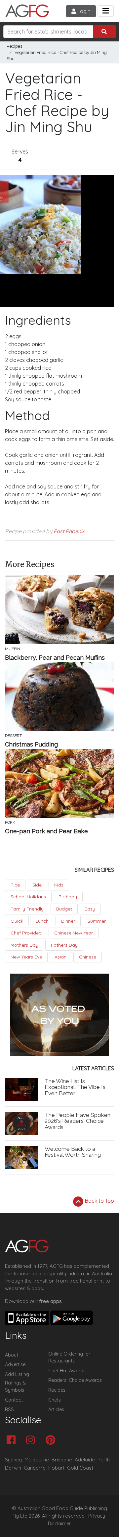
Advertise (15, 1364)
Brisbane (62, 1459)
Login (83, 11)
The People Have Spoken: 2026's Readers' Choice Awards (78, 1121)
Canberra (35, 1468)
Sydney (13, 1459)
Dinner (68, 921)
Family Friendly (27, 909)
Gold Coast (80, 1468)
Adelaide (85, 1459)
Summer (97, 921)
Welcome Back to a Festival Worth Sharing (73, 1152)
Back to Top (99, 1200)
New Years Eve (26, 957)
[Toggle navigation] (106, 11)
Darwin (13, 1468)
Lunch (42, 921)
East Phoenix (69, 531)
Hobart (56, 1468)
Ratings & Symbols (15, 1386)
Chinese (87, 957)
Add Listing (17, 1374)
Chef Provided (26, 933)
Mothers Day (24, 945)
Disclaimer (59, 1523)
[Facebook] (12, 1440)
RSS (9, 1409)
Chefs (54, 1400)
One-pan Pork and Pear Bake (46, 831)
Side (37, 885)
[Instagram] (32, 1440)
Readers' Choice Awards (75, 1380)
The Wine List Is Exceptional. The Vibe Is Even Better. (75, 1087)
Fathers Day (64, 945)
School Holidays (28, 897)
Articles (56, 1409)
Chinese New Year (73, 933)
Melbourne (36, 1459)
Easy (90, 909)
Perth (104, 1459)
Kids (58, 885)
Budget (64, 909)
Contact (14, 1400)
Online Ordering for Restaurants (69, 1357)
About (11, 1355)
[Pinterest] (52, 1440)
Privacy (96, 1516)
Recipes (14, 46)
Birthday (68, 897)
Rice (15, 885)
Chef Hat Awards (67, 1371)
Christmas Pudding (31, 744)
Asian (60, 957)
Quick (17, 921)
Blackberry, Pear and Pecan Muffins (55, 657)
